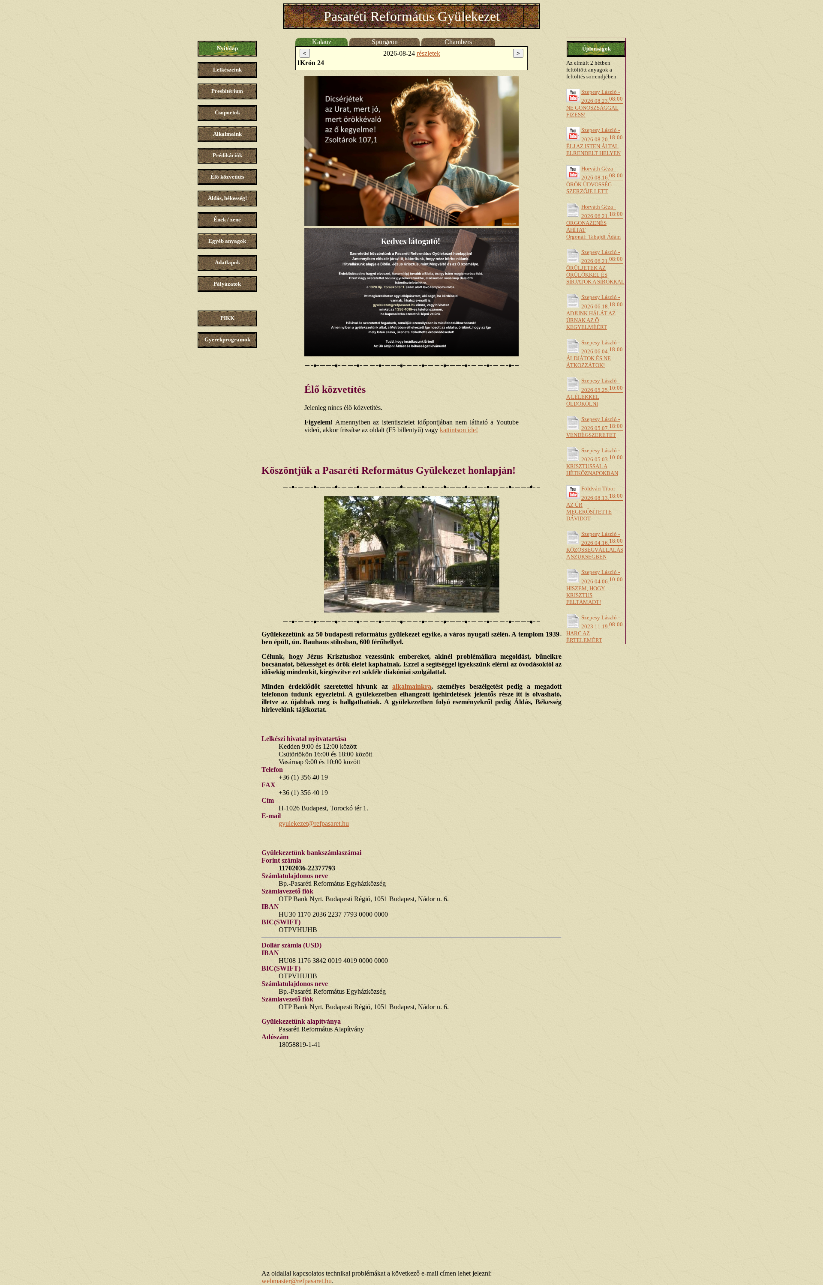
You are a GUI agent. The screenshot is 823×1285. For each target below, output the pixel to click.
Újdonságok (596, 48)
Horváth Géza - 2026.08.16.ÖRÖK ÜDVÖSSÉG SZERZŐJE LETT (594, 179)
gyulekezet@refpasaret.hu (314, 823)
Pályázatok (227, 284)
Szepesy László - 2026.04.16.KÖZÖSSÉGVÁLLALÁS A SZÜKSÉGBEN (594, 545)
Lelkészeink (227, 69)
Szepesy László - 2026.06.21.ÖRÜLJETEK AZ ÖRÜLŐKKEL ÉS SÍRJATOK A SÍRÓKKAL (595, 267)
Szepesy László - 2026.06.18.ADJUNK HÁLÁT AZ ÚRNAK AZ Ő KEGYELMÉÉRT (594, 312)
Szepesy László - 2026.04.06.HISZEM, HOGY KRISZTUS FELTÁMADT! (594, 587)
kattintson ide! (459, 429)
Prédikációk (227, 155)
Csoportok (227, 112)
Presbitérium (227, 91)
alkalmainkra (411, 686)
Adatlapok (227, 262)
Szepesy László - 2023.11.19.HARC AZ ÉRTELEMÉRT (594, 628)
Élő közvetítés (227, 176)
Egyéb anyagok (227, 241)
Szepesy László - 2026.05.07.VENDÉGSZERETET (594, 427)
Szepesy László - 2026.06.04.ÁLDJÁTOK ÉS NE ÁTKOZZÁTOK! (594, 353)
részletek (428, 53)
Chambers (458, 41)
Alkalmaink (227, 134)
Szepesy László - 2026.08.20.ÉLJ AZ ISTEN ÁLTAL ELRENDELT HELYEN (594, 141)
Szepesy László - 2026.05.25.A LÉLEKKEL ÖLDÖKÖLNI (594, 391)
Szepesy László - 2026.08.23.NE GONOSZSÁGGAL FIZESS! (594, 103)
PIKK (227, 318)
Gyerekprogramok (227, 339)
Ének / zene (227, 219)
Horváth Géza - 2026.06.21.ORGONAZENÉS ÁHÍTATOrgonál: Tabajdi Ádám (594, 221)
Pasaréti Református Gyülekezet (412, 16)
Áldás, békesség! (227, 198)
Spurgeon (385, 41)
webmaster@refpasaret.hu (296, 1281)
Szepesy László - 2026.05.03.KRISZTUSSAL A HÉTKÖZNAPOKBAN (594, 461)
